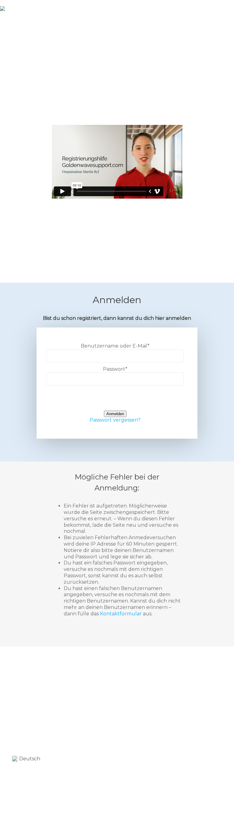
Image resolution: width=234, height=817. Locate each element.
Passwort (115, 369)
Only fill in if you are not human (115, 401)
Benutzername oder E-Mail (115, 346)
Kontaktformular (121, 614)
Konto (196, 12)
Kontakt (172, 12)
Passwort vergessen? (115, 420)
